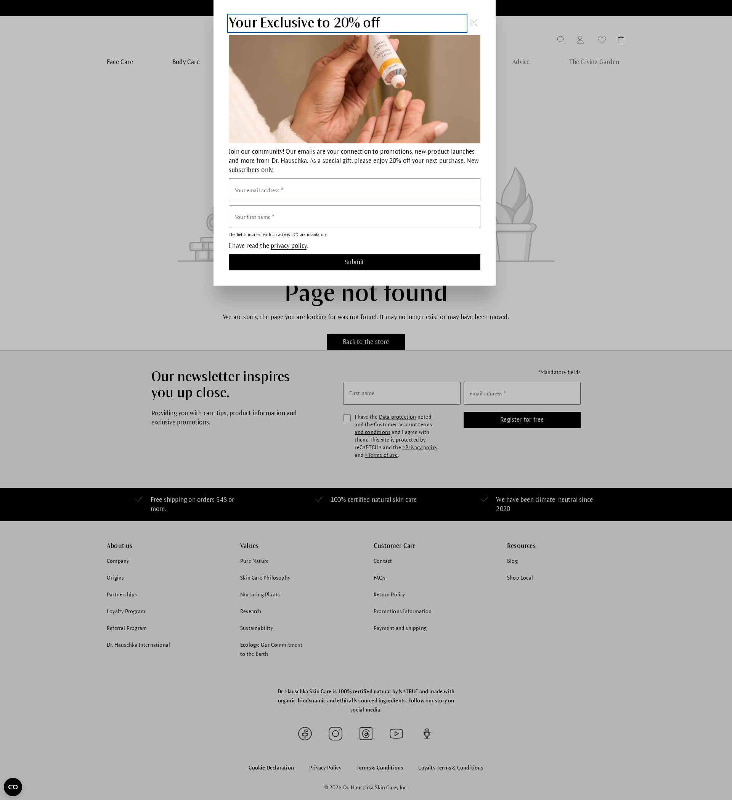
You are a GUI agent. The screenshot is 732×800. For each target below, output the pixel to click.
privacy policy (289, 246)
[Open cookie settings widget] (13, 787)
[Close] (473, 23)
